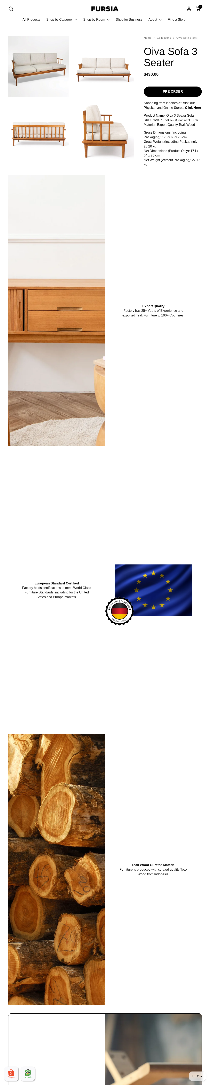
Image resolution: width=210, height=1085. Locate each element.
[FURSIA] (105, 8)
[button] (10, 8)
